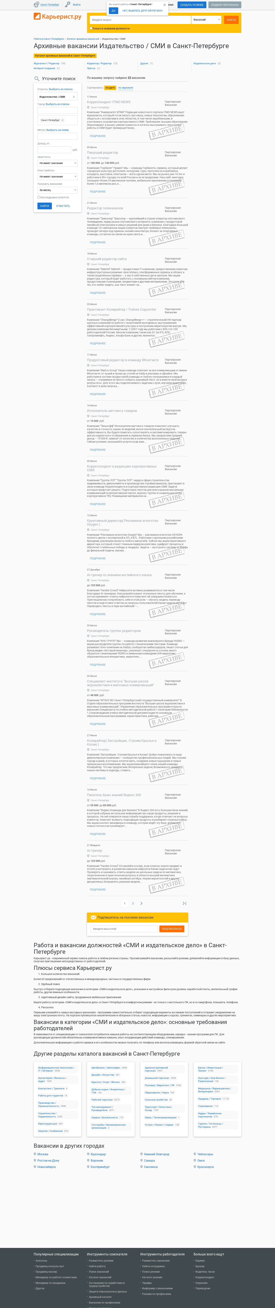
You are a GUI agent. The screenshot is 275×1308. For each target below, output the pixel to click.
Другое (144, 63)
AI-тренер (94, 850)
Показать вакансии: (49, 183)
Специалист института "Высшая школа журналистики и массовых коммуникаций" (120, 683)
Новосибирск (46, 1167)
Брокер (199, 1266)
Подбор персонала (225, 4)
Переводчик (202, 1288)
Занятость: (44, 156)
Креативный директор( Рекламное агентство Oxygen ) (122, 522)
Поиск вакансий (99, 1271)
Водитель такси (205, 1271)
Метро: (41, 129)
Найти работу (97, 1266)
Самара (149, 1160)
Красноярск (205, 1167)
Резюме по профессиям (156, 1293)
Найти (44, 205)
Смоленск (151, 1167)
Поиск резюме (151, 1271)
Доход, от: (43, 143)
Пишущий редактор (102, 152)
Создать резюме (192, 4)
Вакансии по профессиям (104, 1302)
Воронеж (97, 1160)
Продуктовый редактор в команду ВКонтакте (123, 360)
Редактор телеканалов (105, 208)
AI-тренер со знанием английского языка (119, 575)
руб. (75, 149)
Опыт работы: (46, 170)
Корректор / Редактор (99, 63)
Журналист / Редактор (46, 63)
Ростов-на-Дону (48, 1160)
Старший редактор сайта (107, 259)
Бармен (200, 1260)
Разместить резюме (101, 1260)
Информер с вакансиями (157, 1288)
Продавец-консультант (50, 1266)
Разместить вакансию (156, 1260)
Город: (41, 104)
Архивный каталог (100, 1296)
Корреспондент (204, 1277)
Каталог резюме (152, 1277)
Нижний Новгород (156, 1154)
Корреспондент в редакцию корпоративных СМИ (122, 468)
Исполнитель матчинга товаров (112, 411)
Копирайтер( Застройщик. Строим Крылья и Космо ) (121, 742)
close (164, 5)
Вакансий (200, 19)
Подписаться (171, 928)
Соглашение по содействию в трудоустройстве (107, 1284)
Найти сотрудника (153, 1266)
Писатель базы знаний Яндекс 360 (114, 795)
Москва (42, 1154)
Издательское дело (205, 63)
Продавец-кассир (46, 1271)
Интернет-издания (44, 68)
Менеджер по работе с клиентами (56, 1277)
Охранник (201, 1282)
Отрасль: (42, 89)
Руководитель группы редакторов (114, 631)
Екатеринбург (100, 1167)
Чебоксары (205, 1154)
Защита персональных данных (108, 1291)
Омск (201, 1160)
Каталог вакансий (100, 1277)
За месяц (45, 190)
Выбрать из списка (61, 89)
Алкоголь (41, 1260)
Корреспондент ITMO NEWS (109, 102)
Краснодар (98, 1154)
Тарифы (147, 1282)
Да (113, 10)
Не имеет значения (51, 163)
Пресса (91, 68)
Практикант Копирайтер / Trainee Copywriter (121, 309)
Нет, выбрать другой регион (142, 10)
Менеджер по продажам (50, 1282)
